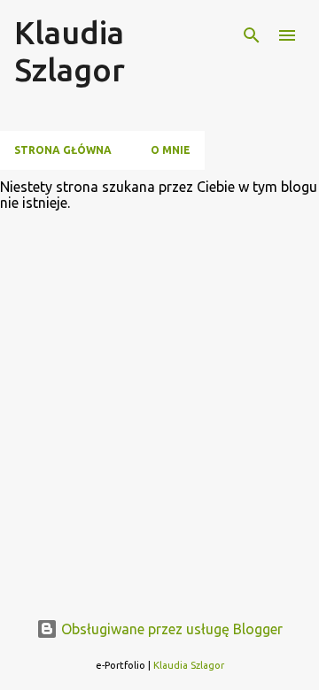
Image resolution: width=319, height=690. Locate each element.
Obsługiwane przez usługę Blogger (170, 629)
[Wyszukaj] (251, 35)
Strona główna (63, 150)
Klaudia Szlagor (69, 51)
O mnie (171, 150)
